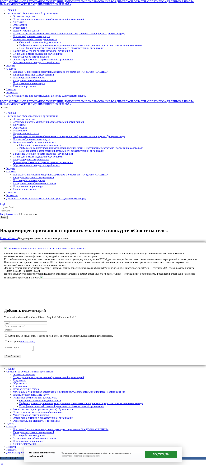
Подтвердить (161, 454)
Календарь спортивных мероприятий (33, 432)
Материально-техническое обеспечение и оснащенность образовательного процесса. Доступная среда (69, 391)
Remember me (30, 214)
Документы (19, 380)
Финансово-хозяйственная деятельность (35, 397)
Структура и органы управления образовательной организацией (48, 377)
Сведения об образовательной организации (30, 371)
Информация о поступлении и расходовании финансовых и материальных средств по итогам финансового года (81, 403)
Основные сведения (24, 374)
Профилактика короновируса (29, 441)
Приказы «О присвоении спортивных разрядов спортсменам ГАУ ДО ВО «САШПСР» (60, 429)
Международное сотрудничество (31, 415)
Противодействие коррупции (29, 435)
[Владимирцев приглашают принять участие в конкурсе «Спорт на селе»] (45, 248)
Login (3, 204)
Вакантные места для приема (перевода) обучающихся (43, 409)
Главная (4, 238)
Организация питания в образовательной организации (43, 417)
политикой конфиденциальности (86, 456)
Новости (13, 238)
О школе (11, 426)
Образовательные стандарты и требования (36, 420)
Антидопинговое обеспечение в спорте (34, 438)
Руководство (20, 386)
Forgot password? (9, 214)
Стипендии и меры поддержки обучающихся (37, 412)
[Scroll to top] (2, 463)
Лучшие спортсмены (24, 444)
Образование (20, 383)
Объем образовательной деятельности (40, 400)
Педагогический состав (26, 389)
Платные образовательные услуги (31, 394)
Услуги (10, 423)
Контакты (11, 449)
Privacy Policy (27, 341)
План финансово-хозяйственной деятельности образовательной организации (61, 406)
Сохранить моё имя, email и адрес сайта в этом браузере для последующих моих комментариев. (60, 335)
